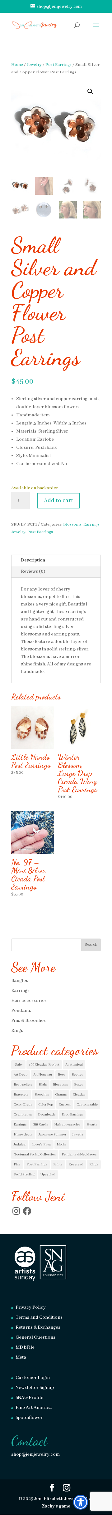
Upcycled (47, 1174)
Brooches (42, 1094)
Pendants (21, 1010)
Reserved (75, 1164)
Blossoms (72, 524)
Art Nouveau (42, 1074)
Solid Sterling (24, 1174)
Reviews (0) (33, 571)
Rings (17, 1030)
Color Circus (23, 1104)
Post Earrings (58, 64)
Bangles (19, 980)
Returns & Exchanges (38, 1327)
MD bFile (25, 1347)
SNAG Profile (29, 1397)
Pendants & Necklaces (79, 1154)
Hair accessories (29, 1000)
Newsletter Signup (35, 1387)
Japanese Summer (52, 1134)
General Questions (35, 1337)
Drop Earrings (72, 1114)
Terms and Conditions (39, 1317)
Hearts (91, 1124)
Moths (62, 1144)
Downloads (47, 1114)
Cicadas (79, 1094)
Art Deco (20, 1074)
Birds (43, 1084)
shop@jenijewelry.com (35, 1454)
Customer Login (33, 1377)
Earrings (91, 524)
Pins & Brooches (28, 1020)
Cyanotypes (23, 1114)
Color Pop (45, 1104)
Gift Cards (40, 1124)
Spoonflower (29, 1417)
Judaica (20, 1144)
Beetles (77, 1074)
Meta (21, 1357)
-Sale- (18, 1064)
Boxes (78, 1084)
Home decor (23, 1134)
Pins (17, 1164)
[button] (90, 91)
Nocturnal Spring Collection (35, 1154)
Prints (58, 1164)
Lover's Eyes (41, 1144)
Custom (65, 1104)
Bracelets (21, 1094)
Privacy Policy (31, 1307)
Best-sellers (23, 1084)
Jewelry (34, 64)
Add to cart (58, 500)
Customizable (87, 1104)
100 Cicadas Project (44, 1064)
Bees (62, 1074)
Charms (61, 1094)
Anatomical (74, 1064)
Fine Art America (34, 1407)
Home (17, 64)
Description (33, 560)
